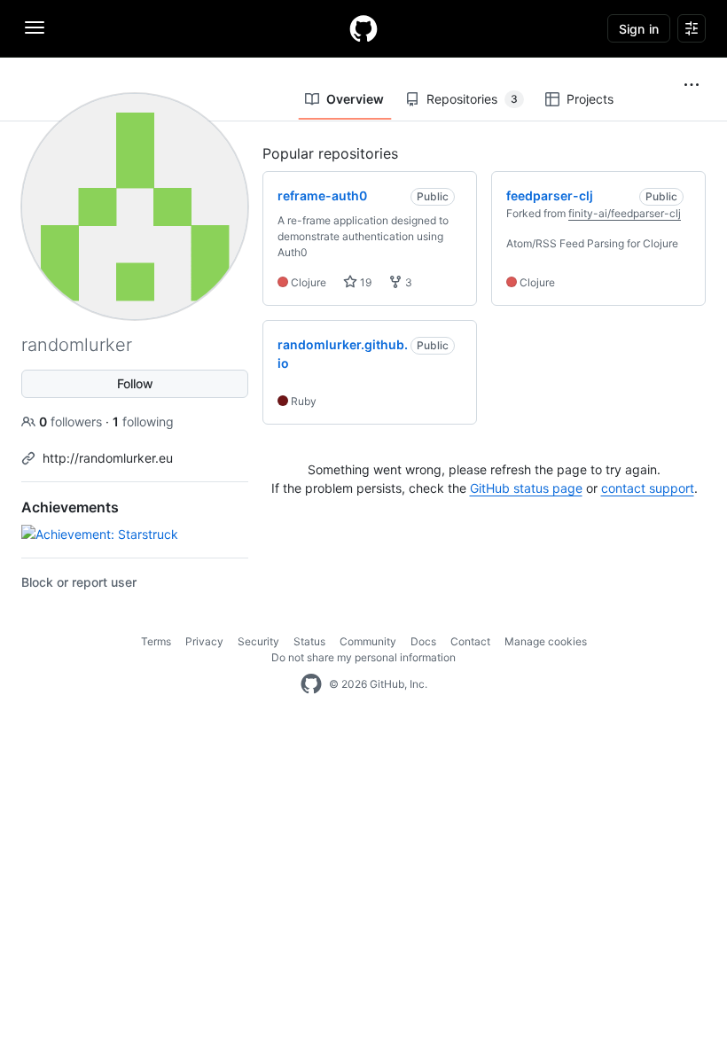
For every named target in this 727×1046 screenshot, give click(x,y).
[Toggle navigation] (34, 27)
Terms (156, 641)
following (143, 421)
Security (258, 641)
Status (309, 641)
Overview (355, 98)
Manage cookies (545, 641)
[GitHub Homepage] (311, 684)
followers (72, 421)
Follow (135, 383)
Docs (423, 641)
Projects (590, 98)
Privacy (204, 641)
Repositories (472, 98)
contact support (647, 488)
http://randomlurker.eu (108, 457)
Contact (470, 641)
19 (364, 282)
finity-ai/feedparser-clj (624, 213)
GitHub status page (526, 488)
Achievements (70, 507)
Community (368, 641)
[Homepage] (363, 28)
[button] (691, 85)
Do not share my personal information (363, 657)
